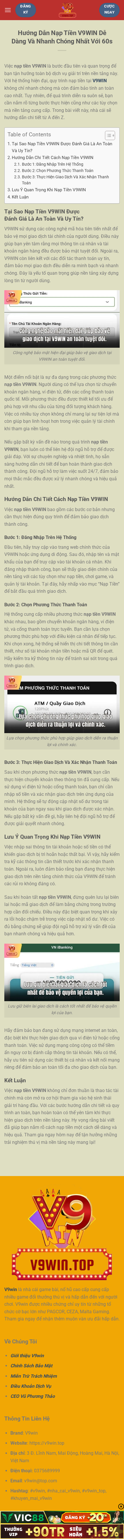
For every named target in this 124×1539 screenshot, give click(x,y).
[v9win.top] (67, 10)
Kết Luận (20, 197)
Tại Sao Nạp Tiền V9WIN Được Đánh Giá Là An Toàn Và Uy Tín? (62, 147)
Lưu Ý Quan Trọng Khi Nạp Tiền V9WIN (49, 189)
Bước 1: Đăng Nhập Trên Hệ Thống (52, 164)
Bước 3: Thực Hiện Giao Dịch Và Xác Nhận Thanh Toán (65, 180)
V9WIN (100, 80)
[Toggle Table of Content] (107, 135)
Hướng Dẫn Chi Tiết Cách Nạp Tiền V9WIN (52, 157)
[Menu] (7, 10)
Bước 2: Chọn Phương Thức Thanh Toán (57, 170)
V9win (10, 1289)
